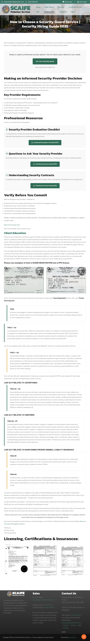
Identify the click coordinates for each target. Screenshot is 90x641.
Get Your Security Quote (45, 61)
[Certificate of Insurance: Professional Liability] (45, 561)
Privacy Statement (38, 637)
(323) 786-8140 (33, 2)
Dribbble (65, 628)
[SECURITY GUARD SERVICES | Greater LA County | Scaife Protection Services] (16, 9)
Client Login (82, 2)
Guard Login (68, 2)
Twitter (80, 625)
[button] (84, 562)
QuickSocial (72, 637)
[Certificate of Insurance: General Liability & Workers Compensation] (17, 561)
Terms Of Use (49, 637)
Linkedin (73, 625)
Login (64, 632)
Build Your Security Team (12, 225)
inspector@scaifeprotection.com (14, 2)
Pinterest (66, 625)
